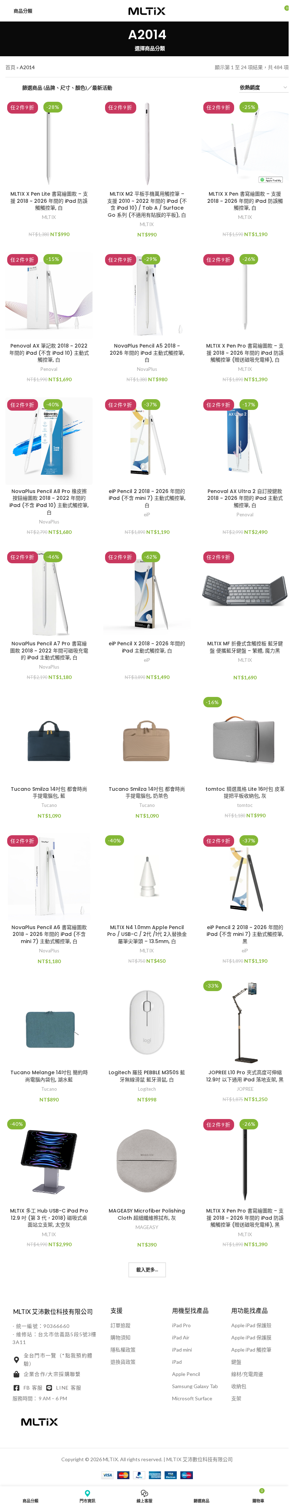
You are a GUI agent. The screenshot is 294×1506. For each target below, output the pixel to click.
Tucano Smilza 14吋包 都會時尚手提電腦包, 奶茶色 (147, 792)
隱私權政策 (123, 1350)
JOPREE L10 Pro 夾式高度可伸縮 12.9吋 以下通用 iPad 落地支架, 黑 (245, 1076)
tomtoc (245, 805)
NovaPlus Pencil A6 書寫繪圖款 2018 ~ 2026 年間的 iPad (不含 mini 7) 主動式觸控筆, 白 (49, 934)
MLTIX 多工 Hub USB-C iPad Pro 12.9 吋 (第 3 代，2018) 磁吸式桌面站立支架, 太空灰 (49, 1217)
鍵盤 (236, 1362)
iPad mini (182, 1350)
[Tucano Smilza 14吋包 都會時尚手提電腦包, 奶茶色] (146, 738)
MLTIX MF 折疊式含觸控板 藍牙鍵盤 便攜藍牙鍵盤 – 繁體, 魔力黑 (245, 647)
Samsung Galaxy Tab (195, 1386)
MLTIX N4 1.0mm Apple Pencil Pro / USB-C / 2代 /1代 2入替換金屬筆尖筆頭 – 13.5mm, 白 (147, 934)
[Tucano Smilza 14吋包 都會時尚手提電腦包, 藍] (49, 738)
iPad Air (180, 1337)
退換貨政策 (123, 1362)
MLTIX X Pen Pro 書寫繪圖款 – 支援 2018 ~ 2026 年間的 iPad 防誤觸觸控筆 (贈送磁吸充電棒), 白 (245, 352)
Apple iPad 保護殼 (251, 1325)
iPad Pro (181, 1325)
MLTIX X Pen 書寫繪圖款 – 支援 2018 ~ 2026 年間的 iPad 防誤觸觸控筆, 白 (245, 200)
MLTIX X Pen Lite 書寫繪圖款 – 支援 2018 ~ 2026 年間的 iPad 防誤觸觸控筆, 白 (49, 200)
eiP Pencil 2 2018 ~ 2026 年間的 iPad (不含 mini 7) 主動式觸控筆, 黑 (245, 934)
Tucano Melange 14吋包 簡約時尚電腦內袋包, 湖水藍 (49, 1076)
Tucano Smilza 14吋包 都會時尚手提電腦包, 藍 (49, 792)
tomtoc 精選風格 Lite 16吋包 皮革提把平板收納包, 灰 (245, 792)
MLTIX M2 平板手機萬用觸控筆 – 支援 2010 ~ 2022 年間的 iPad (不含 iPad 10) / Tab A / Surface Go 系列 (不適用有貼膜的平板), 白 (147, 204)
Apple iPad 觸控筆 (251, 1350)
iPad (177, 1362)
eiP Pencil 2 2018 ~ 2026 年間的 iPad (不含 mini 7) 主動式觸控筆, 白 (147, 498)
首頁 (10, 67)
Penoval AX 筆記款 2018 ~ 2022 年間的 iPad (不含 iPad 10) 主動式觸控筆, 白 (49, 352)
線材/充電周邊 (247, 1374)
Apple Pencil (186, 1374)
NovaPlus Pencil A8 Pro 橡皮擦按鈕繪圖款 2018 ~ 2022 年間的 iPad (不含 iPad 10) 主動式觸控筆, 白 (49, 502)
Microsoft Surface (192, 1398)
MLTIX (49, 217)
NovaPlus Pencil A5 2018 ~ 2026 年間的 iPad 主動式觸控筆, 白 (147, 352)
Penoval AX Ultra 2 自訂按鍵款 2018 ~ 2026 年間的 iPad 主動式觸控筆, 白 (245, 498)
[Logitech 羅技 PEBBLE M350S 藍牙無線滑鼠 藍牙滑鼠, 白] (146, 1022)
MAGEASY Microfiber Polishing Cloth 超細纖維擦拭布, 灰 (147, 1214)
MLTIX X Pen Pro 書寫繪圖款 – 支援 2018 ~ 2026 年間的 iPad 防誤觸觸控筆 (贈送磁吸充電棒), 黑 (245, 1217)
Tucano (49, 805)
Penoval (49, 369)
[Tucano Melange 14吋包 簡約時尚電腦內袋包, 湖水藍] (49, 1022)
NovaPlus (147, 369)
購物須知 (120, 1337)
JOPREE (245, 1089)
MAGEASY (147, 1227)
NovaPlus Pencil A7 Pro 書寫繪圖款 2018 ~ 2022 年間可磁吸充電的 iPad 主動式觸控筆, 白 (49, 650)
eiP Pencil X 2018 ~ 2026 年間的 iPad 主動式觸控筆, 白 (147, 647)
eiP (147, 514)
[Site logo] (147, 10)
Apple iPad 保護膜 (251, 1337)
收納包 (238, 1386)
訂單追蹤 (120, 1325)
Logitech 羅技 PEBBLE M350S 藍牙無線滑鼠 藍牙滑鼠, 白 (147, 1076)
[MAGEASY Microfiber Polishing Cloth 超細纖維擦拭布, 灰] (146, 1160)
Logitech (147, 1089)
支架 (236, 1398)
